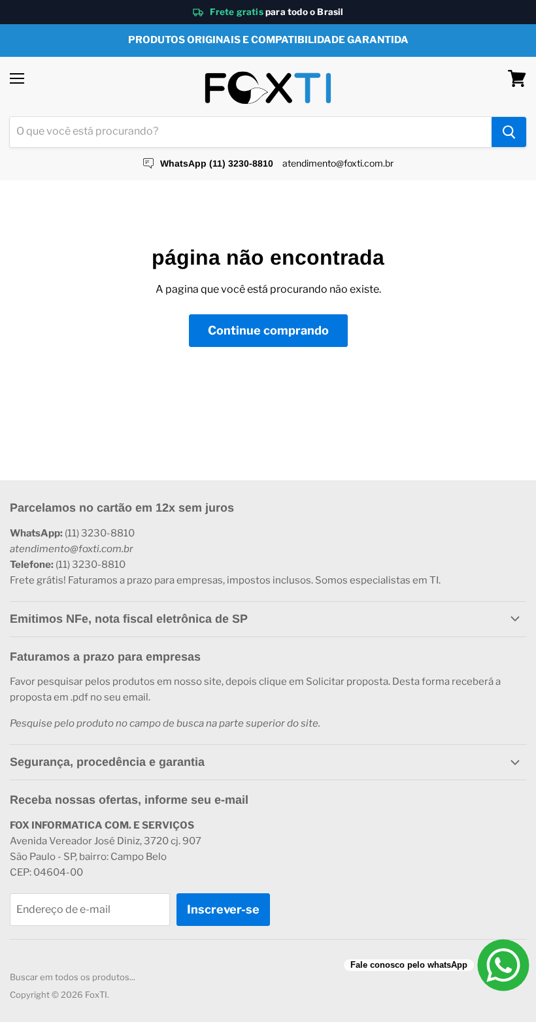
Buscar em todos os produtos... (72, 977)
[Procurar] (509, 132)
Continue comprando (268, 330)
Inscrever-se (223, 909)
